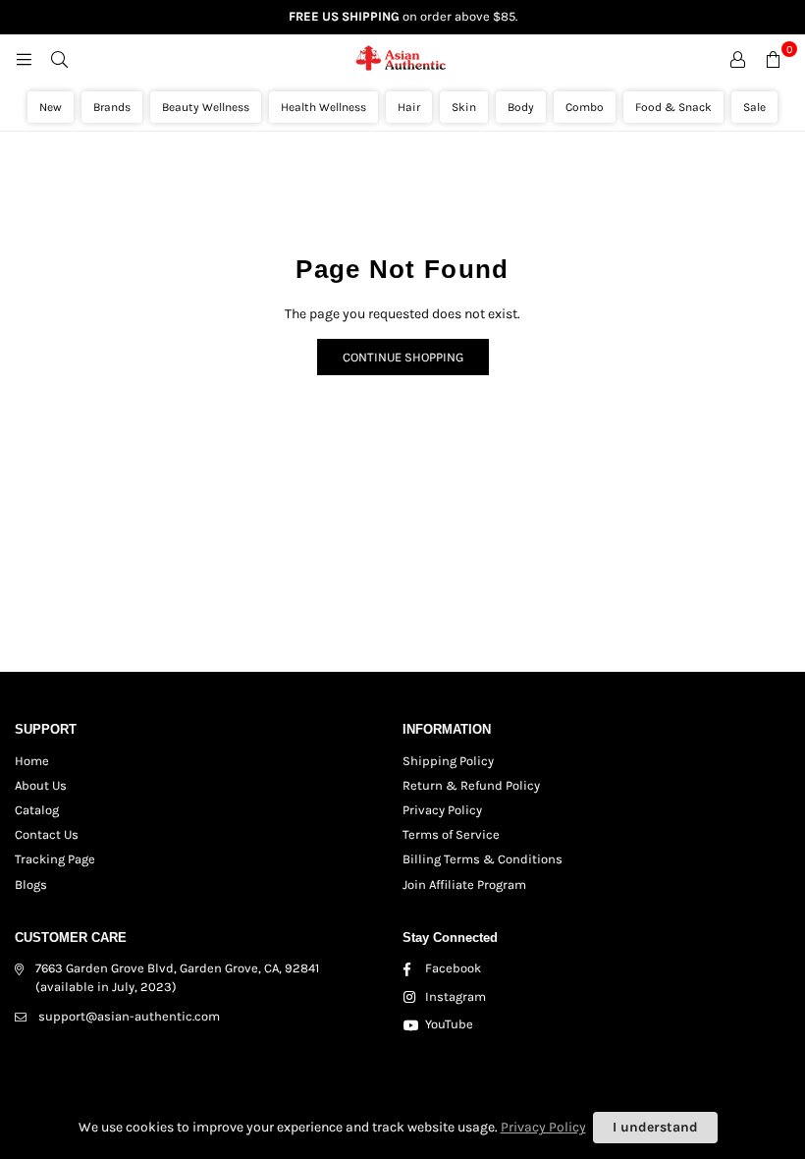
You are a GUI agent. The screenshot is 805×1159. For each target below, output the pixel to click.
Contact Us (47, 834)
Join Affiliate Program (464, 884)
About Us (41, 785)
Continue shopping (403, 357)
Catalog (37, 809)
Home (32, 760)
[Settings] (737, 59)
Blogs (31, 884)
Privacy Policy (442, 809)
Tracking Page (55, 859)
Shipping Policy (448, 760)
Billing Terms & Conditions (482, 859)
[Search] (59, 59)
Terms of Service (451, 834)
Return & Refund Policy (471, 785)
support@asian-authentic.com (129, 1016)
